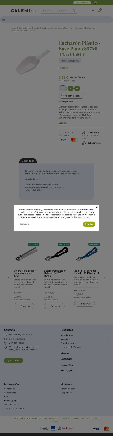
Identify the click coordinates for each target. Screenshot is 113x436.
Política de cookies (80, 217)
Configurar (25, 224)
